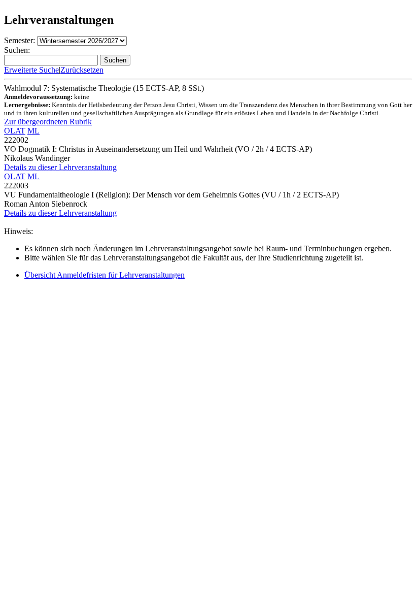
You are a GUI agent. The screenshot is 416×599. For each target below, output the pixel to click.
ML (33, 130)
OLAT (14, 130)
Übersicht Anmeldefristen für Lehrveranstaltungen (104, 275)
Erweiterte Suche (31, 69)
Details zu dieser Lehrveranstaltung (60, 167)
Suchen (115, 60)
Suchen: (17, 50)
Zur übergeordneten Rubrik (48, 121)
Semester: (19, 40)
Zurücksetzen (81, 69)
